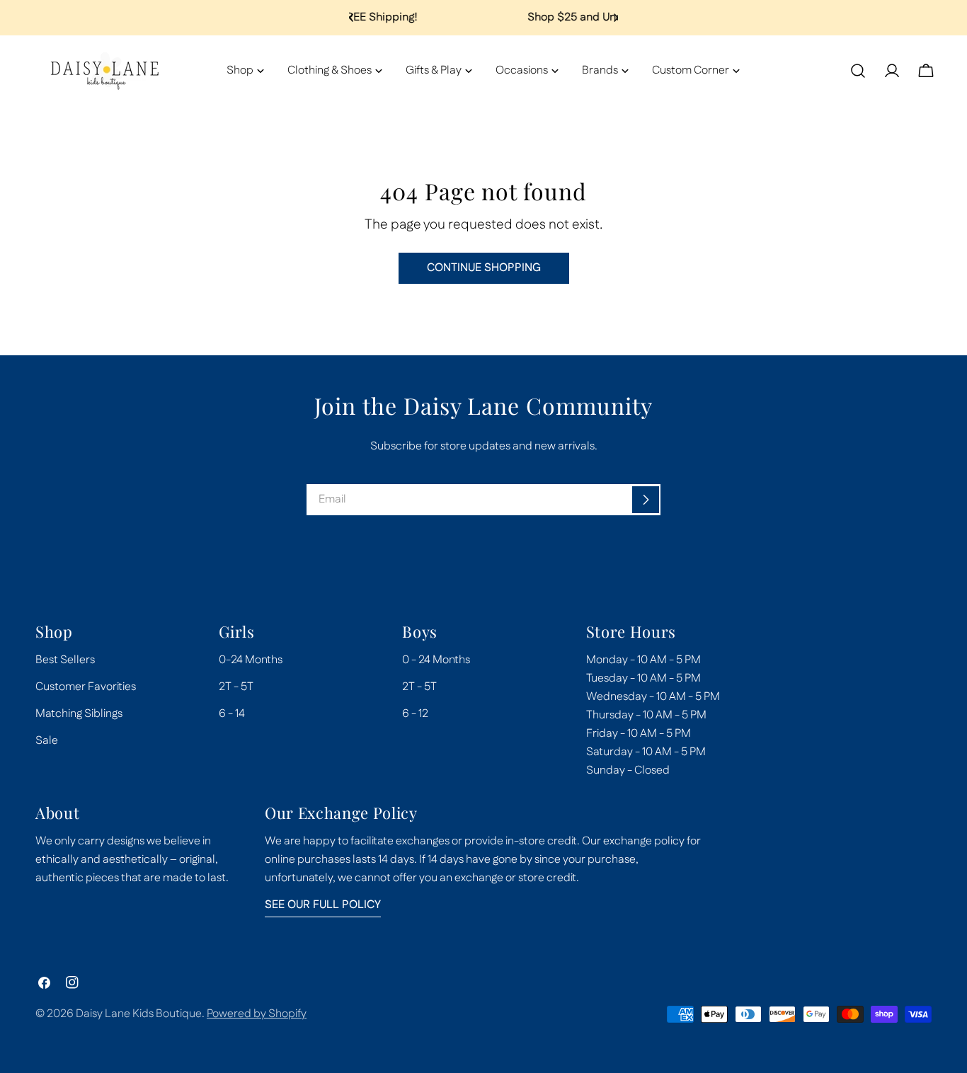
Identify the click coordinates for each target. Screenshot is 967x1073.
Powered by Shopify (257, 1014)
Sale (46, 741)
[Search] (858, 71)
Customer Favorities (85, 687)
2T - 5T (236, 687)
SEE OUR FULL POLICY (323, 905)
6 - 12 (415, 714)
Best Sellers (65, 660)
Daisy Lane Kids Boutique (139, 1014)
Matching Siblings (78, 714)
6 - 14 (232, 714)
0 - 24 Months (436, 660)
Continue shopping (484, 268)
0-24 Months (250, 660)
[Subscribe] (645, 499)
